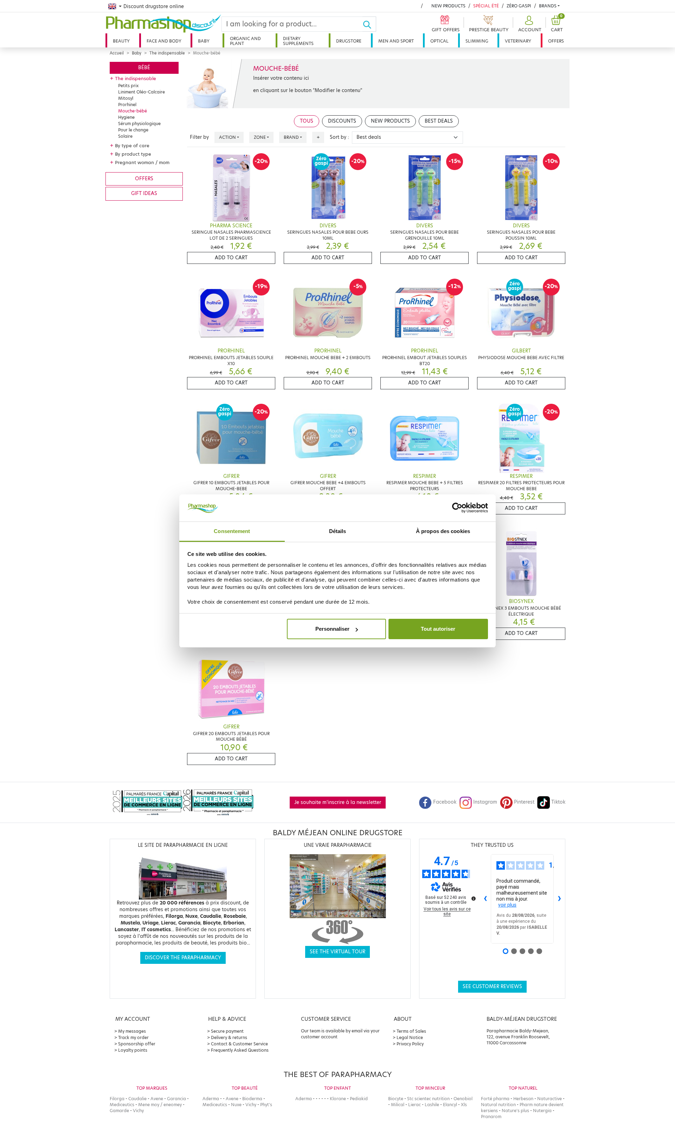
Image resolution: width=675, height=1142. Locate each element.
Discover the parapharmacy (183, 957)
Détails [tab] (337, 531)
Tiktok (558, 802)
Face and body (164, 41)
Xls (464, 1105)
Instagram (485, 802)
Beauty (121, 41)
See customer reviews (492, 986)
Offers (556, 41)
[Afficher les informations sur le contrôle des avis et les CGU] (473, 898)
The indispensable (167, 53)
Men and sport (396, 41)
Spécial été (486, 6)
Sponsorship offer (136, 1044)
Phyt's (266, 1105)
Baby (204, 41)
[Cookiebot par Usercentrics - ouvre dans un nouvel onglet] (457, 508)
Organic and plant (245, 40)
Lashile (432, 1105)
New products (448, 6)
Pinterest (524, 802)
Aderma (210, 1099)
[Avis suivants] (559, 899)
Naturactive (549, 1099)
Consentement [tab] (232, 531)
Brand (291, 137)
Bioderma (252, 1099)
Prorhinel (127, 105)
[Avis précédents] (485, 899)
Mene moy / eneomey (160, 1105)
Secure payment (227, 1031)
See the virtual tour (337, 951)
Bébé (144, 67)
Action (227, 137)
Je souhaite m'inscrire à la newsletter (337, 802)
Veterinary (518, 41)
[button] (529, 24)
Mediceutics (122, 1105)
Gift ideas (144, 193)
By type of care (132, 145)
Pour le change (133, 130)
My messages (132, 1031)
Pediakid (359, 1099)
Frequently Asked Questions (240, 1050)
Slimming (476, 41)
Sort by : (339, 137)
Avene (156, 1099)
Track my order (133, 1037)
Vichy (138, 1111)
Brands (548, 6)
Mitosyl (125, 98)
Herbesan (523, 1099)
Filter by (199, 137)
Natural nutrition (498, 1105)
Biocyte (395, 1099)
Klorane (338, 1099)
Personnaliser (332, 629)
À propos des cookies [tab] (443, 531)
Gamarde (119, 1111)
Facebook (444, 802)
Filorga (117, 1099)
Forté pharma (495, 1099)
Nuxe (236, 1105)
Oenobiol (463, 1099)
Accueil (117, 53)
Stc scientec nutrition (428, 1099)
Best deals (439, 121)
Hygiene (126, 117)
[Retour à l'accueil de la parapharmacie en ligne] (163, 23)
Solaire (125, 136)
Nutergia (542, 1111)
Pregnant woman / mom (142, 162)
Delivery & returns (229, 1037)
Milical (397, 1105)
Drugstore (348, 41)
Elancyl (450, 1105)
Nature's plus (515, 1111)
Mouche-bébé (132, 111)
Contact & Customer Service (239, 1044)
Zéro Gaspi (519, 6)
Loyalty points (132, 1050)
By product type (133, 154)
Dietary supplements (298, 40)
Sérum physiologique (139, 123)
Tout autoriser (438, 629)
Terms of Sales (411, 1031)
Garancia (176, 1099)
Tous (306, 121)
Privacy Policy (410, 1044)
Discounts (342, 121)
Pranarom (491, 1117)
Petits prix (128, 86)
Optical (439, 41)
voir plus (507, 905)
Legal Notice (410, 1037)
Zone (260, 137)
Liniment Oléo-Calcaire (141, 92)
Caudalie (137, 1099)
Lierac (414, 1105)
